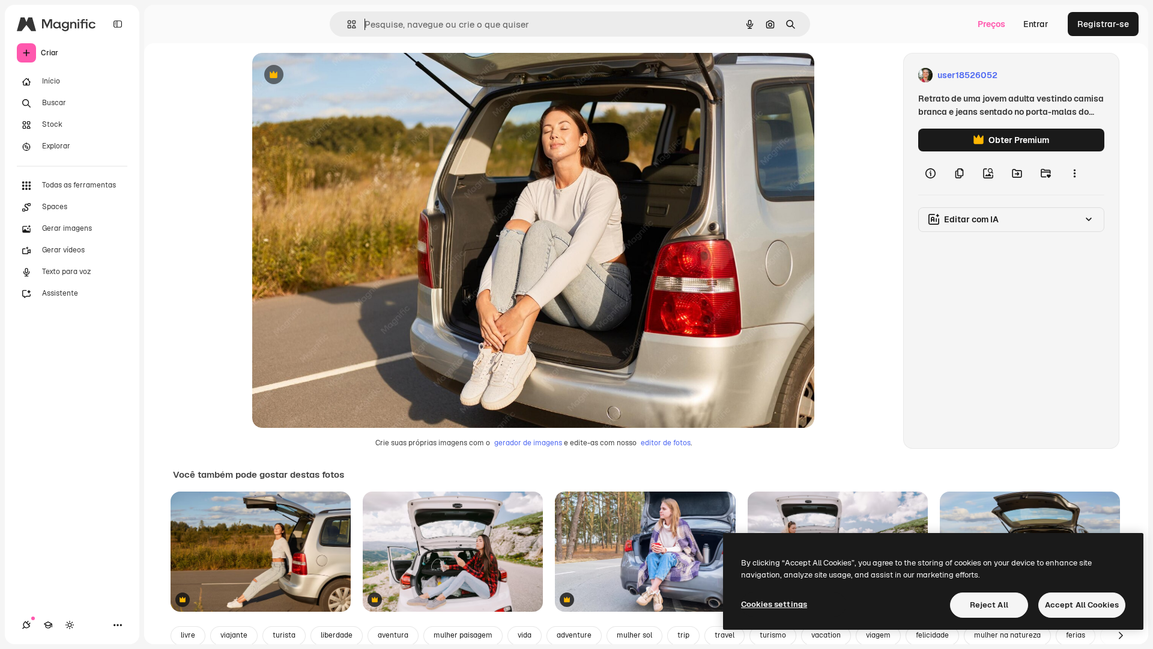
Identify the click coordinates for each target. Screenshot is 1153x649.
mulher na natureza (1007, 635)
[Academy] (48, 625)
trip (683, 635)
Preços (991, 24)
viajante (233, 635)
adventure (574, 635)
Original (329, 75)
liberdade (337, 635)
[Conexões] (26, 625)
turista (284, 635)
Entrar (1036, 24)
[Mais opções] (1074, 173)
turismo (773, 635)
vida (524, 635)
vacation (826, 635)
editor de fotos (666, 443)
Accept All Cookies (1082, 605)
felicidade (932, 635)
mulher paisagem (463, 635)
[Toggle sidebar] (117, 24)
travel (724, 635)
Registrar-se (1103, 24)
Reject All (989, 605)
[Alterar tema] (69, 625)
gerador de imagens (528, 443)
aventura (393, 635)
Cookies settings (774, 604)
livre (188, 635)
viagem (878, 635)
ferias (1075, 635)
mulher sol (634, 635)
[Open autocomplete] (346, 24)
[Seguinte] (1120, 635)
